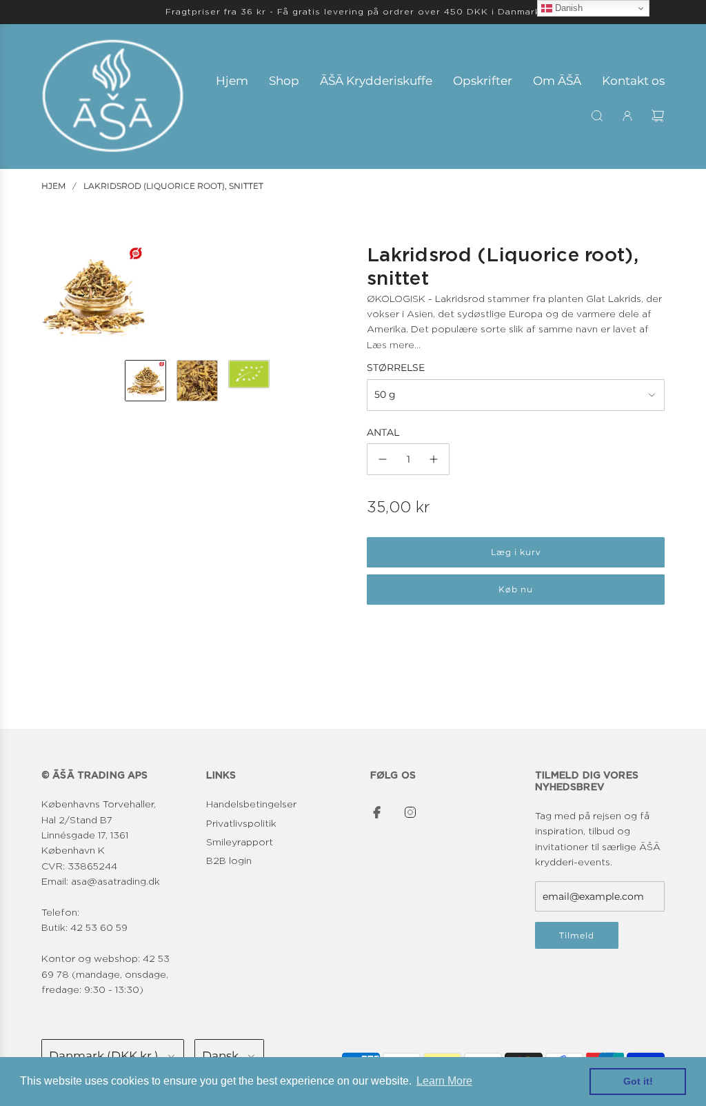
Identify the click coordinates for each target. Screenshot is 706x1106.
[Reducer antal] (382, 459)
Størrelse (396, 367)
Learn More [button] (444, 1081)
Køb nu (515, 589)
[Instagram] (410, 812)
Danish (567, 8)
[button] (52, 297)
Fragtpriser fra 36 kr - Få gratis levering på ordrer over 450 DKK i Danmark (353, 12)
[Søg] (597, 116)
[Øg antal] (433, 459)
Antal (383, 432)
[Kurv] (658, 116)
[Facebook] (377, 812)
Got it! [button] (638, 1081)
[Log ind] (627, 116)
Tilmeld (576, 935)
